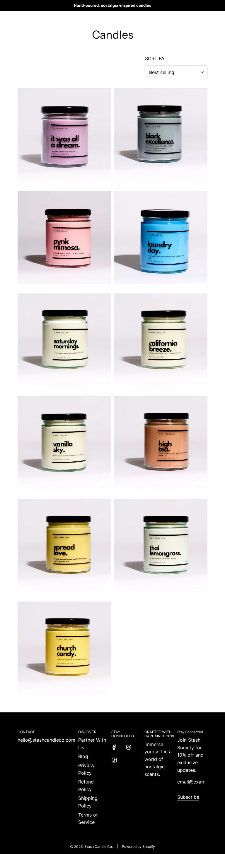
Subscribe (188, 797)
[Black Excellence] (160, 134)
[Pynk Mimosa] (64, 237)
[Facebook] (114, 747)
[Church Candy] (64, 648)
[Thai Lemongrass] (160, 545)
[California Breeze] (160, 340)
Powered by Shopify (138, 846)
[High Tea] (160, 442)
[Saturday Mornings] (64, 340)
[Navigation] (19, 18)
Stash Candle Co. (113, 18)
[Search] (191, 18)
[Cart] (204, 18)
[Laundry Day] (160, 237)
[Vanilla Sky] (64, 442)
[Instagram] (128, 747)
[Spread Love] (64, 545)
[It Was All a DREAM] (64, 134)
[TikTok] (114, 760)
